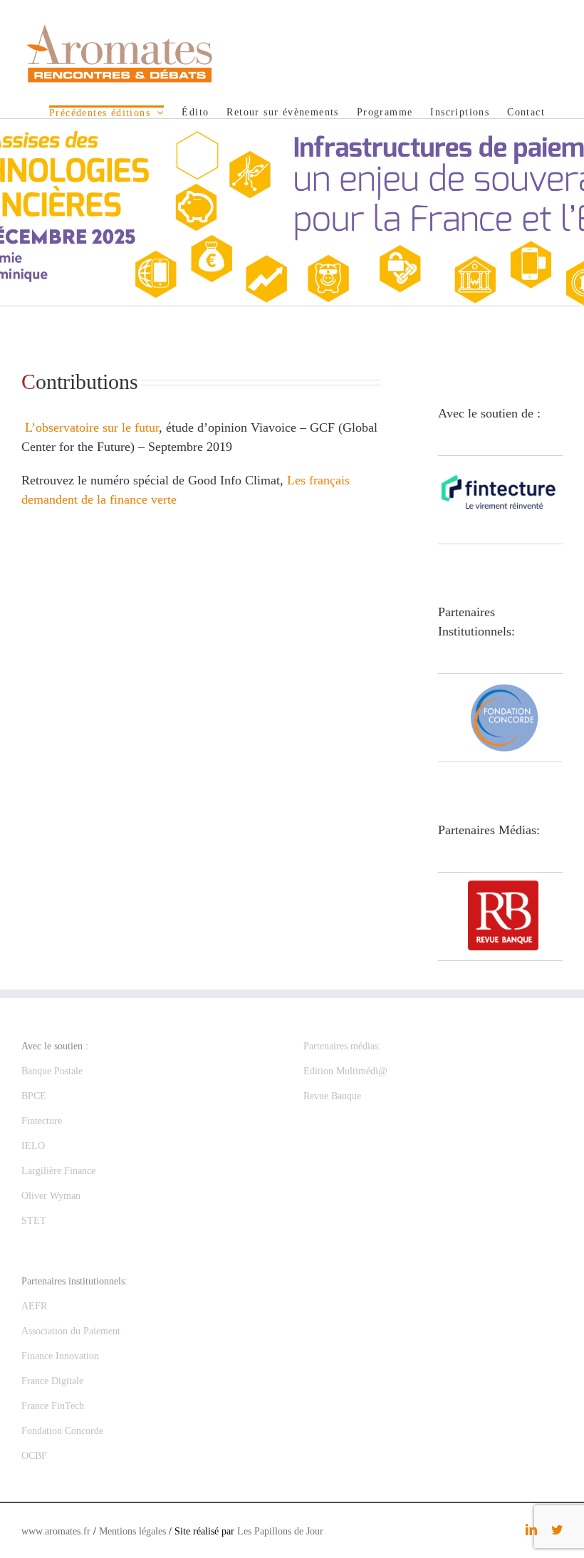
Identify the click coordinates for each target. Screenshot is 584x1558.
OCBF (34, 1455)
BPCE (33, 1096)
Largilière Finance (58, 1170)
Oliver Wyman (50, 1195)
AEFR (34, 1306)
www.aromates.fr (55, 1531)
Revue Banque (332, 1096)
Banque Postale (52, 1071)
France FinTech (52, 1406)
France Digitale (52, 1381)
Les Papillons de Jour (280, 1531)
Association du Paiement (70, 1331)
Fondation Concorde (62, 1430)
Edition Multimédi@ (345, 1071)
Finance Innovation (60, 1356)
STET (33, 1220)
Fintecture (41, 1121)
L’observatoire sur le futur (90, 427)
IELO (33, 1146)
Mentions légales (132, 1531)
